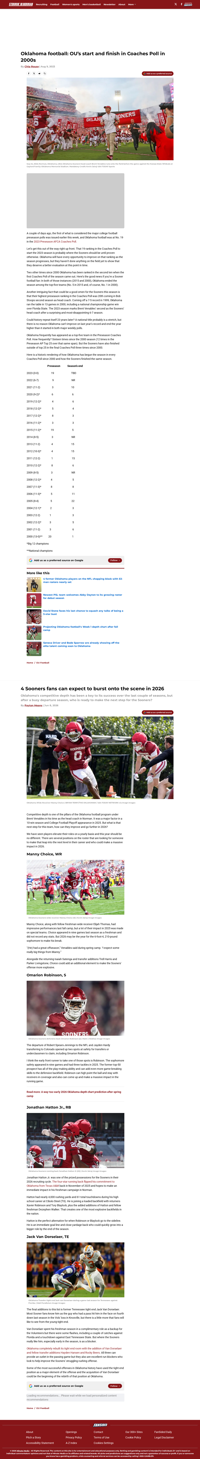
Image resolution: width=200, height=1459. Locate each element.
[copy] (45, 73)
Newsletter (109, 4)
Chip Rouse (32, 66)
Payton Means (33, 705)
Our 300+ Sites (134, 1432)
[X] (176, 4)
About (121, 4)
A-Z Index (71, 1442)
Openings (71, 1432)
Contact (98, 1432)
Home (30, 662)
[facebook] (181, 4)
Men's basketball (91, 4)
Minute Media (23, 1451)
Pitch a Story (33, 1437)
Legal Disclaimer (164, 1437)
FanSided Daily (163, 1432)
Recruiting (41, 4)
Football (54, 4)
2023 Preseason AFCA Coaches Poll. (55, 241)
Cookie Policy (133, 1437)
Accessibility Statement (40, 1442)
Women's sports (70, 4)
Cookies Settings (104, 1442)
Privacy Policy (74, 1437)
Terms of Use (101, 1437)
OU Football (42, 662)
